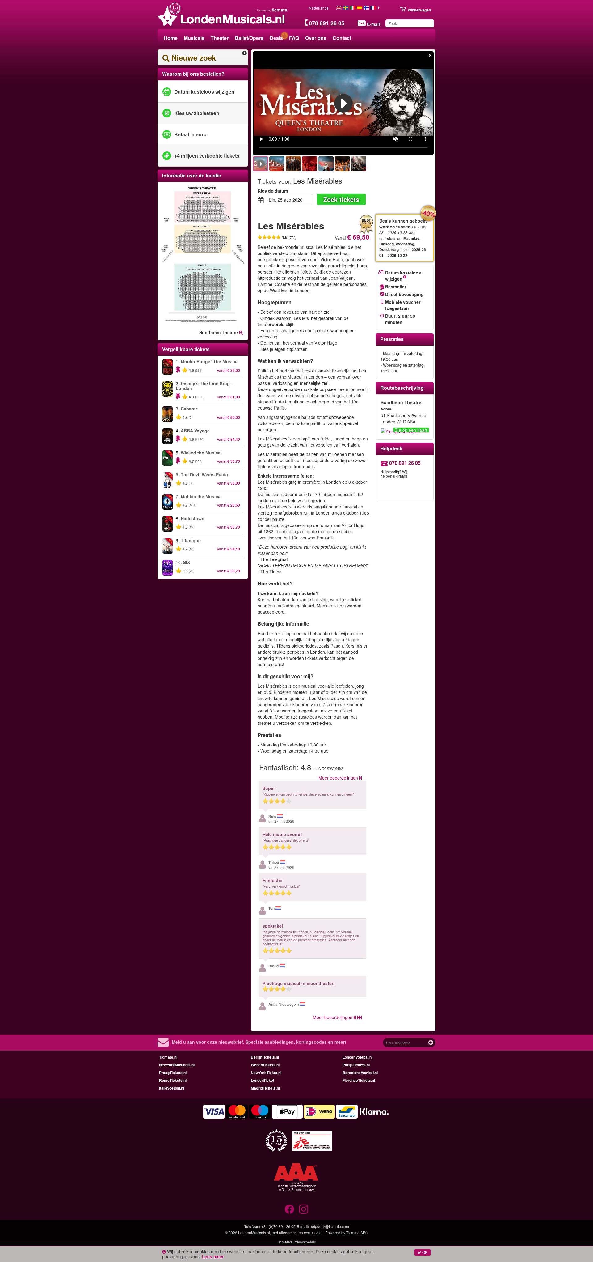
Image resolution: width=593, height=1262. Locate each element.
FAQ (294, 37)
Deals (276, 37)
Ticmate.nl (168, 1057)
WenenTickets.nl (265, 1065)
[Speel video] (343, 103)
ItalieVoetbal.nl (171, 1088)
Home (171, 37)
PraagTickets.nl (173, 1072)
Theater (220, 37)
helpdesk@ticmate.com (329, 1226)
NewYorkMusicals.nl (177, 1065)
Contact (342, 37)
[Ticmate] (272, 10)
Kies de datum (273, 191)
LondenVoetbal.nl (357, 1057)
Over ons (315, 37)
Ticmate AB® (357, 1232)
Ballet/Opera (249, 37)
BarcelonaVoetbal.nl (360, 1072)
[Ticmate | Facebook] (289, 1209)
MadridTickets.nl (265, 1088)
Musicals (194, 37)
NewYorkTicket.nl (266, 1072)
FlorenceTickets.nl (359, 1080)
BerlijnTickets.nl (265, 1057)
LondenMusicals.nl (254, 1232)
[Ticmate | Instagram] (303, 1209)
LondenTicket (262, 1080)
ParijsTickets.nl (356, 1065)
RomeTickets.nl (173, 1080)
